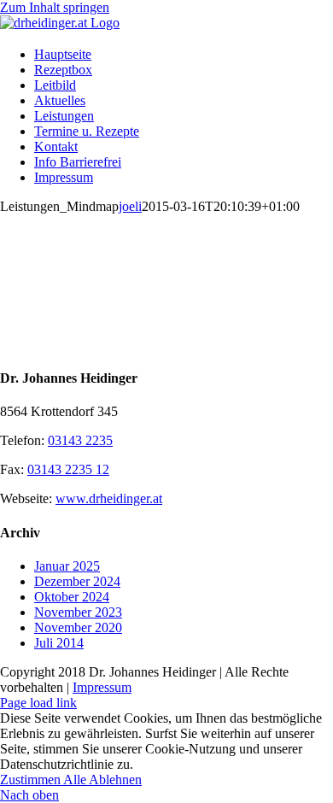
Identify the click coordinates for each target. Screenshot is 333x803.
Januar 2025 (67, 566)
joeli (130, 206)
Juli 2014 (59, 643)
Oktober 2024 (71, 596)
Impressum (102, 687)
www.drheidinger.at (109, 498)
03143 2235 (80, 440)
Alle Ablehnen (102, 779)
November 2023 (78, 612)
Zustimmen (31, 779)
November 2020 (78, 627)
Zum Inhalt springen (54, 7)
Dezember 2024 (77, 581)
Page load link (38, 702)
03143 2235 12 (68, 469)
